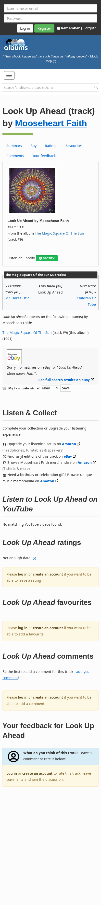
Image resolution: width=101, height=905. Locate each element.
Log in (11, 773)
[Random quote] (55, 61)
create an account (48, 574)
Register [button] (44, 28)
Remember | (72, 28)
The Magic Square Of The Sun (59, 233)
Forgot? (90, 28)
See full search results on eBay (64, 379)
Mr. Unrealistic (17, 298)
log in (22, 574)
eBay (68, 456)
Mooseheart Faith (51, 123)
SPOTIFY (48, 258)
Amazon (69, 443)
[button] (9, 75)
